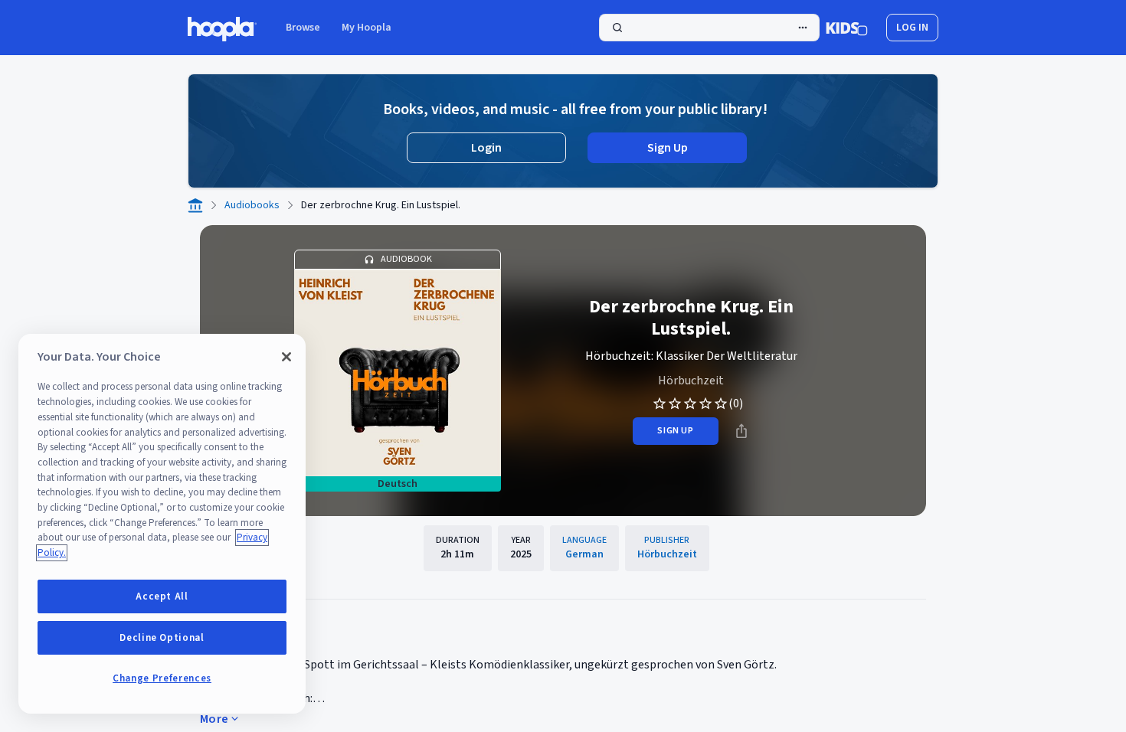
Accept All (162, 596)
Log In (912, 27)
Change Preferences (162, 678)
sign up (675, 430)
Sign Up (667, 147)
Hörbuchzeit (691, 380)
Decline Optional (162, 638)
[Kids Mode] (847, 27)
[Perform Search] (709, 27)
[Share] (741, 431)
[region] (162, 524)
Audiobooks (252, 205)
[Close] (286, 357)
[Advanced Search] (803, 27)
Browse (303, 27)
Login (486, 147)
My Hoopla (366, 27)
